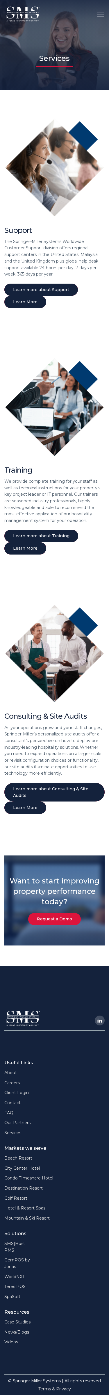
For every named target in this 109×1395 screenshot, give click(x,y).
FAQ (8, 1112)
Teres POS (15, 1286)
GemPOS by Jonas (17, 1263)
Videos (11, 1342)
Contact (12, 1102)
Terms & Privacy (54, 1389)
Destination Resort (23, 1188)
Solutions (15, 1233)
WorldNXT (14, 1276)
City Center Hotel (22, 1168)
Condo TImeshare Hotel (28, 1178)
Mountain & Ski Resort (27, 1218)
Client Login (16, 1092)
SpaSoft (12, 1296)
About (10, 1072)
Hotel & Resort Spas (24, 1208)
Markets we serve (25, 1148)
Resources (16, 1312)
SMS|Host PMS (14, 1247)
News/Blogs (16, 1332)
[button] (100, 13)
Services (12, 1132)
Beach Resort (18, 1158)
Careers (12, 1082)
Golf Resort (15, 1198)
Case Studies (17, 1322)
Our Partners (17, 1122)
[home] (23, 14)
